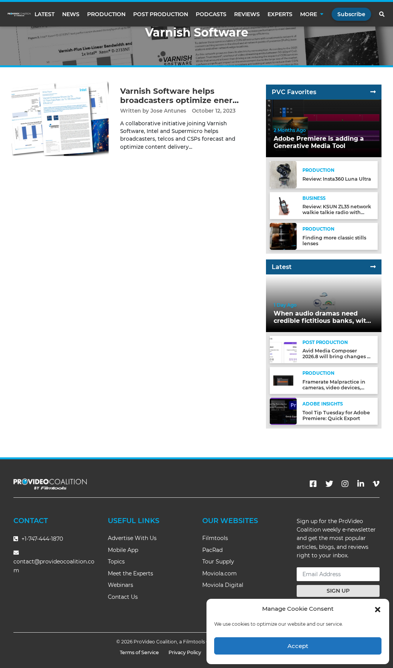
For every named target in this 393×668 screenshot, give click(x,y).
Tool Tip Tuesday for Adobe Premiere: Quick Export (336, 415)
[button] (377, 609)
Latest (44, 14)
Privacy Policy (184, 652)
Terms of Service (139, 652)
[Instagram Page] (345, 484)
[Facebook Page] (313, 484)
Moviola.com (219, 573)
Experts (280, 14)
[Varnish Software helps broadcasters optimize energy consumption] (60, 118)
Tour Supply (218, 561)
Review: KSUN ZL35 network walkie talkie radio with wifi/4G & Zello (336, 212)
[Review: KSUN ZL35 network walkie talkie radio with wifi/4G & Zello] (283, 205)
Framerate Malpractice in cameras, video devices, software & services (333, 387)
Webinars (120, 585)
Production (106, 14)
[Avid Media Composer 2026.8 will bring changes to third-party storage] (283, 349)
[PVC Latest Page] (373, 267)
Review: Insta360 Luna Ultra (336, 179)
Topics (116, 561)
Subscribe (351, 14)
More (308, 14)
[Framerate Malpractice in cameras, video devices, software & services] (283, 380)
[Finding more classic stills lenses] (283, 236)
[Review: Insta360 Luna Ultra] (283, 174)
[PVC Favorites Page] (373, 92)
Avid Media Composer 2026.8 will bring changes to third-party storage (337, 356)
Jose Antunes (168, 111)
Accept (297, 646)
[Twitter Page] (329, 484)
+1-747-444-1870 (41, 538)
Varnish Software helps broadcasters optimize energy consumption (181, 100)
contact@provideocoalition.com (53, 566)
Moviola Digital (222, 585)
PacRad (212, 550)
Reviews (247, 14)
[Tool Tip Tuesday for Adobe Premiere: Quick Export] (283, 411)
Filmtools (215, 538)
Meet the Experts (130, 573)
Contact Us (123, 596)
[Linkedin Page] (360, 484)
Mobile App (123, 550)
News (70, 14)
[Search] (382, 14)
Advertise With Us (132, 538)
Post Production (160, 14)
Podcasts (211, 14)
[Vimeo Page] (376, 484)
